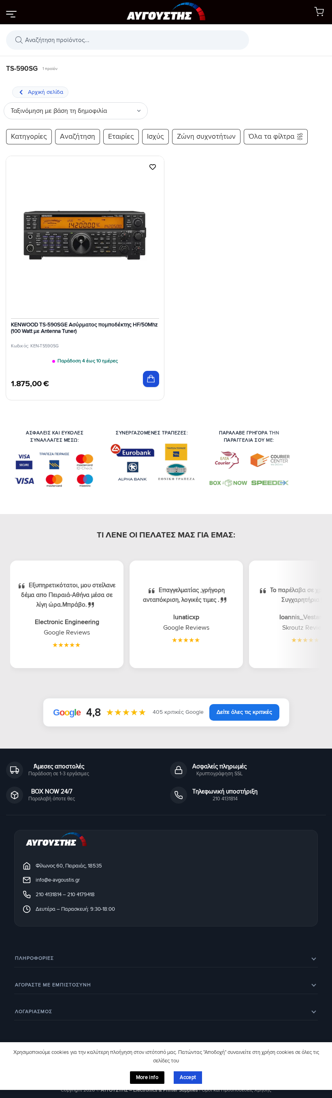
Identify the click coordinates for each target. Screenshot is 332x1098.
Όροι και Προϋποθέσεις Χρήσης (236, 1090)
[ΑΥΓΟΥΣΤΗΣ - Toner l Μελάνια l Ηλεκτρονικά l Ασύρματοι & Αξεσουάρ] (166, 12)
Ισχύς (155, 136)
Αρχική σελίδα (45, 92)
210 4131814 (49, 894)
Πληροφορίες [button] (34, 958)
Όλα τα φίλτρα (271, 136)
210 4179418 (81, 894)
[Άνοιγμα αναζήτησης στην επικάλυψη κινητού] (127, 40)
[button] (11, 14)
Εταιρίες (121, 136)
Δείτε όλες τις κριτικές (244, 712)
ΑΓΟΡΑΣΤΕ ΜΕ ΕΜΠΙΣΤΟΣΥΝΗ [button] (53, 985)
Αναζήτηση (77, 136)
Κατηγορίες (29, 136)
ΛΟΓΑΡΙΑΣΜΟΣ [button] (33, 1012)
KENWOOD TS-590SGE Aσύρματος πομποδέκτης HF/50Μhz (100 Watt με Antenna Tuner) (84, 328)
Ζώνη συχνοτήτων (206, 136)
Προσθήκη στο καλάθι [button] (151, 379)
